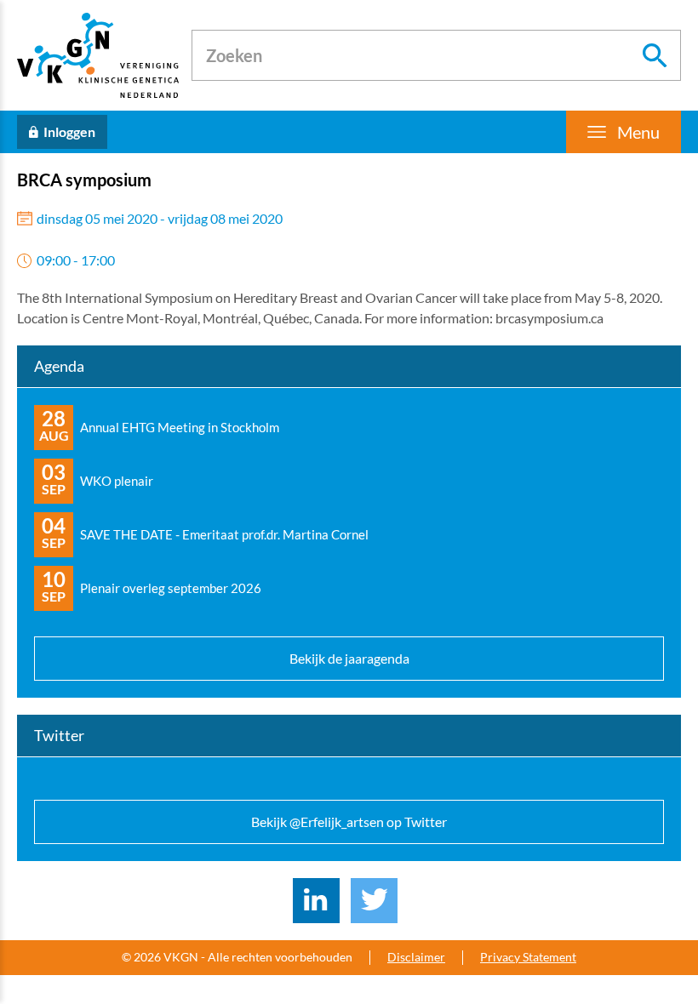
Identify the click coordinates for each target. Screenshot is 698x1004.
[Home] (98, 55)
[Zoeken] (655, 55)
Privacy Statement (528, 957)
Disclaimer (416, 957)
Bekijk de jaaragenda (349, 658)
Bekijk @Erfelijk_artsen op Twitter (349, 821)
